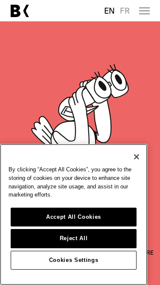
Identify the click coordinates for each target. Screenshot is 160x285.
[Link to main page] (19, 11)
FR (125, 11)
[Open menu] (144, 11)
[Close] (136, 156)
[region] (73, 214)
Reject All (74, 238)
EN (109, 11)
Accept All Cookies (73, 217)
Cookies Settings (74, 260)
